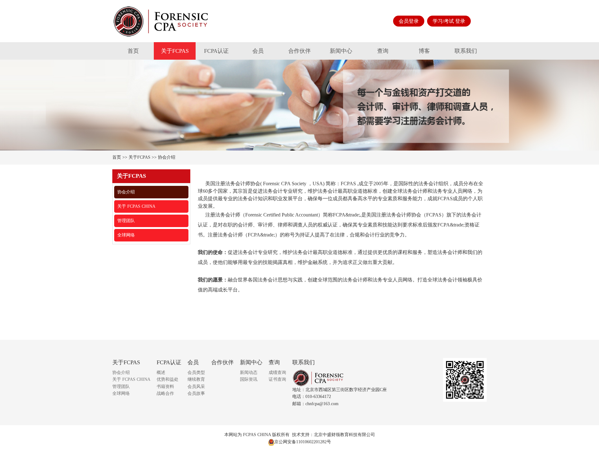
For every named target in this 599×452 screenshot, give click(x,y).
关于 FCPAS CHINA (136, 206)
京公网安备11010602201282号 (302, 442)
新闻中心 (341, 51)
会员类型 (196, 372)
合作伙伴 (299, 51)
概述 (161, 372)
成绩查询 (277, 372)
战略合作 (165, 393)
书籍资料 (165, 386)
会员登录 (409, 21)
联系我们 (466, 51)
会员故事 (196, 393)
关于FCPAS (175, 51)
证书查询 (277, 379)
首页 (133, 51)
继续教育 (196, 379)
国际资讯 (248, 379)
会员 (258, 51)
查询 (382, 51)
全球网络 (126, 235)
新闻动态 (248, 372)
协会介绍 (166, 157)
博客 (424, 51)
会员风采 (196, 386)
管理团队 (126, 220)
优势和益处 (167, 379)
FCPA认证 (216, 51)
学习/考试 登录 (449, 21)
